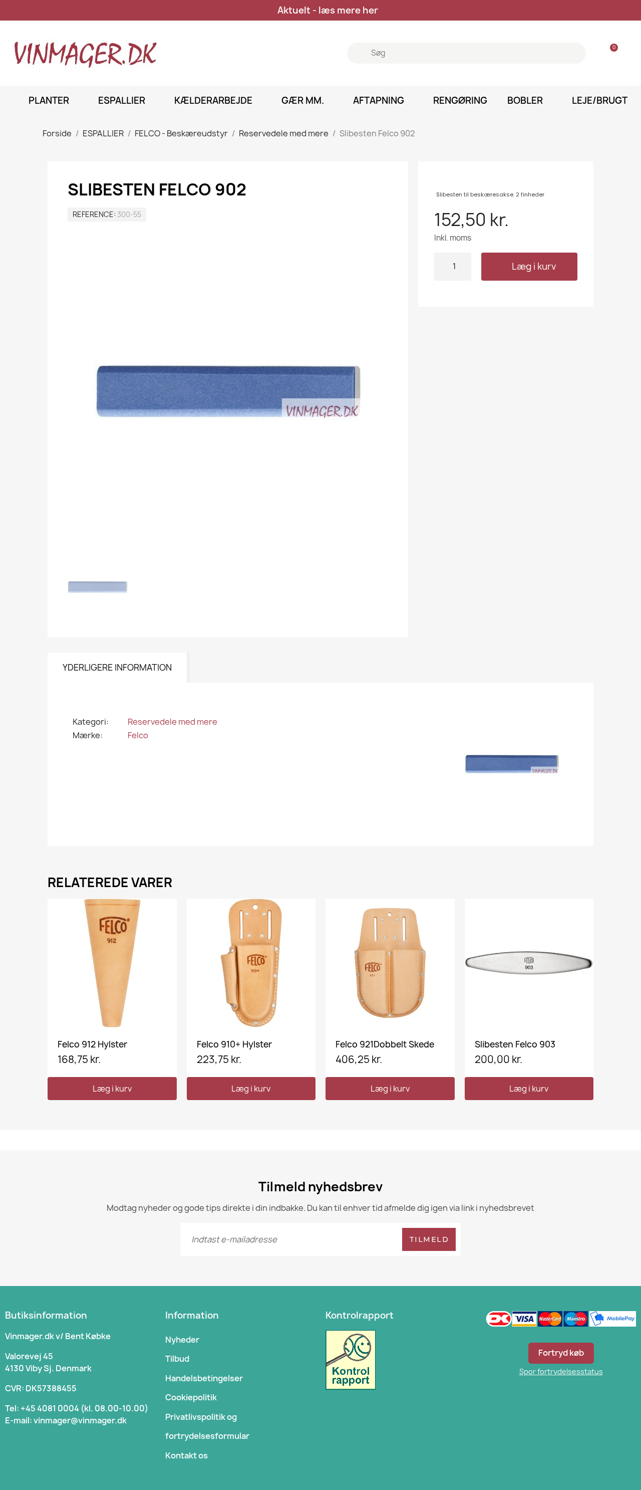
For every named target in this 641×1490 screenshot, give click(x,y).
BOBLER (525, 100)
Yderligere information (117, 667)
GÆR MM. (302, 100)
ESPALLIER (121, 100)
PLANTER (49, 100)
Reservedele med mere (172, 721)
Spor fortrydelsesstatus (561, 1371)
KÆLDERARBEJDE (213, 100)
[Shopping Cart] (609, 53)
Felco (138, 735)
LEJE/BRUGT (599, 100)
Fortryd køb (561, 1352)
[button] (529, 267)
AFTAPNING (378, 100)
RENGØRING (460, 100)
